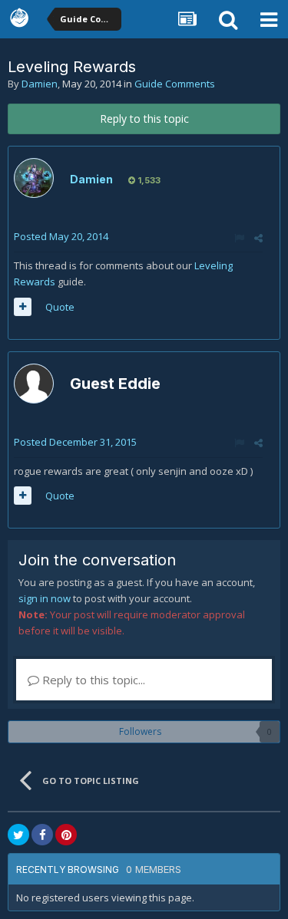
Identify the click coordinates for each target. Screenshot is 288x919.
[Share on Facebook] (42, 834)
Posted (61, 236)
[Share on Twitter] (18, 834)
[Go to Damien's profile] (34, 178)
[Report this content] (239, 238)
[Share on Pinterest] (66, 834)
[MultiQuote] (22, 307)
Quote (59, 307)
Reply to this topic (144, 118)
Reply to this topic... (92, 679)
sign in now (44, 598)
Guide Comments (174, 84)
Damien (40, 84)
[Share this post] (258, 238)
